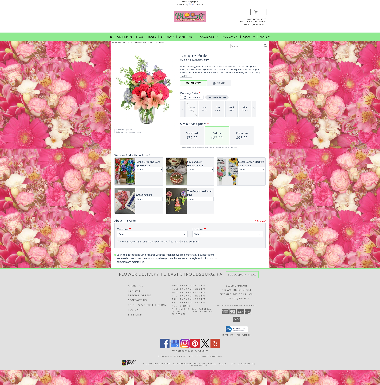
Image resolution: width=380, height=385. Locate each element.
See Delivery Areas (242, 274)
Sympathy (185, 36)
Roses (152, 36)
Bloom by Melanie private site (176, 356)
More (263, 36)
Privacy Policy (217, 363)
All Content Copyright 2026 (160, 363)
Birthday (167, 36)
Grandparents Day (130, 36)
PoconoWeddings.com (208, 356)
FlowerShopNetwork (192, 363)
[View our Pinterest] (195, 347)
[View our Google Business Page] (175, 347)
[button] (258, 12)
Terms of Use (199, 365)
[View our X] (205, 347)
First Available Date (217, 97)
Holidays (229, 36)
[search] (265, 45)
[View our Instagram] (185, 347)
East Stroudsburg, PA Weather (190, 351)
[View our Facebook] (165, 347)
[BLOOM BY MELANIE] (190, 16)
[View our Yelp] (215, 347)
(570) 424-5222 (259, 24)
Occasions (207, 36)
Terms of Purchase (241, 363)
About (247, 36)
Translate (199, 4)
